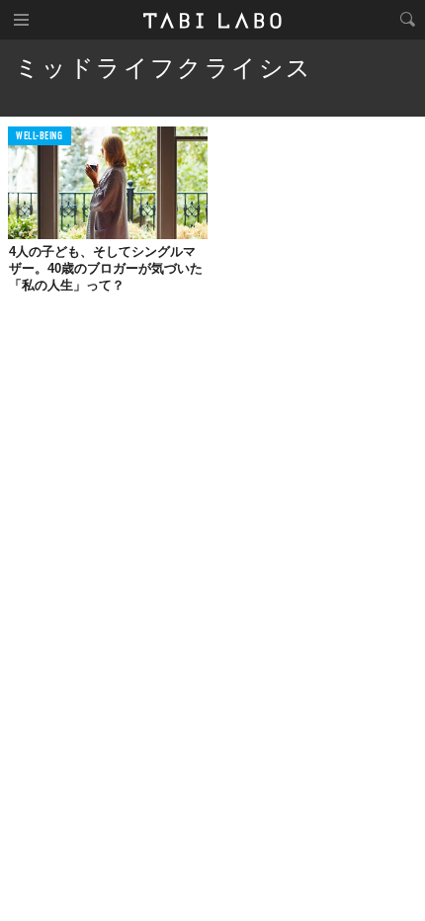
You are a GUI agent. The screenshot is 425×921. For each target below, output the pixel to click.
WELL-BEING (39, 136)
